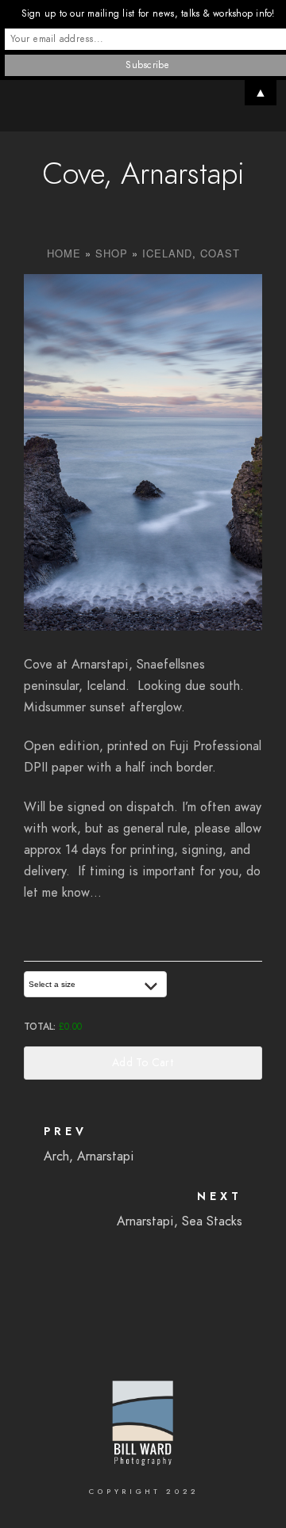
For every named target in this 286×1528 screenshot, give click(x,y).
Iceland (167, 253)
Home (64, 253)
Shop (111, 253)
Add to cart (143, 1062)
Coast (220, 253)
